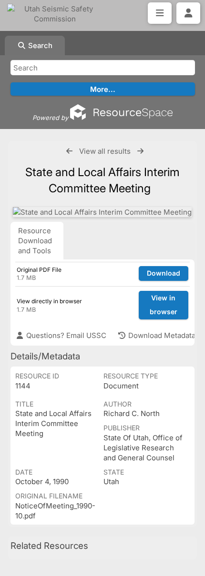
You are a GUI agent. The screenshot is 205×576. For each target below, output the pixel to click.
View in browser (163, 305)
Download (163, 273)
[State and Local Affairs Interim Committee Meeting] (102, 212)
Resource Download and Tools (35, 240)
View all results (105, 151)
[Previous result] (69, 151)
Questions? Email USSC (65, 335)
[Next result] (140, 151)
